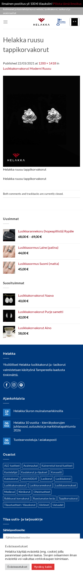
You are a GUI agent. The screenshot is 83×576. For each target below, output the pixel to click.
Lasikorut (46, 478)
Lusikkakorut (63, 478)
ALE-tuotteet (12, 465)
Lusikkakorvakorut (15, 485)
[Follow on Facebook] (6, 385)
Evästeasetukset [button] (17, 566)
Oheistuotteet (42, 491)
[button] (5, 22)
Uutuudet (58, 505)
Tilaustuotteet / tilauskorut (19, 505)
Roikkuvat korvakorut (16, 498)
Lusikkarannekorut (40, 485)
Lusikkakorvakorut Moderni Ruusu (27, 68)
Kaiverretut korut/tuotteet (57, 465)
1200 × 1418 (47, 63)
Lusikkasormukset (65, 485)
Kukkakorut (11, 478)
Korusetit (56, 472)
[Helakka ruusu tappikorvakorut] (41, 121)
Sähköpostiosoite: (14, 530)
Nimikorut (24, 491)
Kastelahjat (11, 472)
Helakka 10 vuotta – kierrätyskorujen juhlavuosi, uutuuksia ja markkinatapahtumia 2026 (44, 426)
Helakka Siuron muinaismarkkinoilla (38, 411)
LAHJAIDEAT (29, 478)
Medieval (9, 491)
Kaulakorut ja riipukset (34, 472)
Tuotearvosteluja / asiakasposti (35, 439)
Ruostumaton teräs (44, 498)
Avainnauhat (30, 465)
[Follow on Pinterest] (21, 385)
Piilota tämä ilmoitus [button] (67, 3)
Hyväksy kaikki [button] (43, 566)
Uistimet (44, 505)
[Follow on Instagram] (14, 385)
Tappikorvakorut (68, 498)
